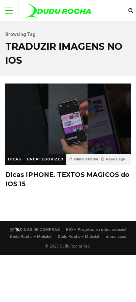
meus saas (116, 236)
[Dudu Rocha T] (57, 12)
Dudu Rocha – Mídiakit (30, 236)
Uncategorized (45, 159)
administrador (86, 159)
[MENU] (9, 10)
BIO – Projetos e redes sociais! (96, 229)
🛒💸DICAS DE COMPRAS (35, 229)
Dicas (14, 159)
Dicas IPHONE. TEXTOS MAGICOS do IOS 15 (68, 119)
